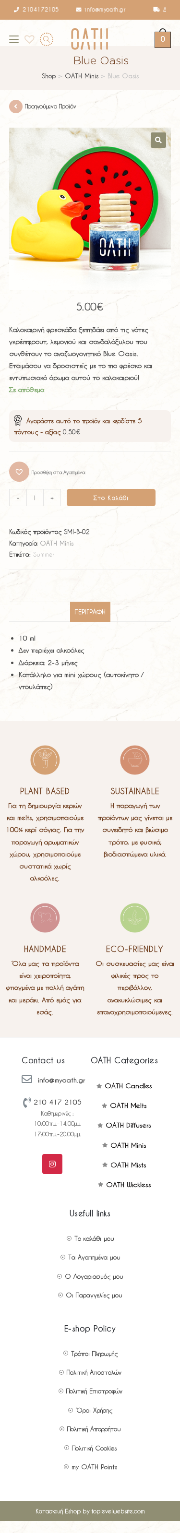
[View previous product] (16, 106)
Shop (49, 75)
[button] (47, 472)
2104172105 (31, 9)
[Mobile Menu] (14, 39)
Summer (43, 554)
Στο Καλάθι (111, 497)
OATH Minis (81, 75)
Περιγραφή (90, 611)
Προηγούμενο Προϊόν (50, 106)
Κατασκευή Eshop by (90, 1511)
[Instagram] (52, 1164)
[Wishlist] (26, 39)
